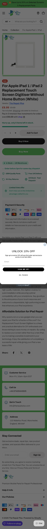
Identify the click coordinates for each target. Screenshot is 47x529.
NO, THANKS (23, 275)
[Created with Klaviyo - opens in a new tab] (23, 285)
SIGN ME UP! (23, 269)
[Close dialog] (45, 244)
